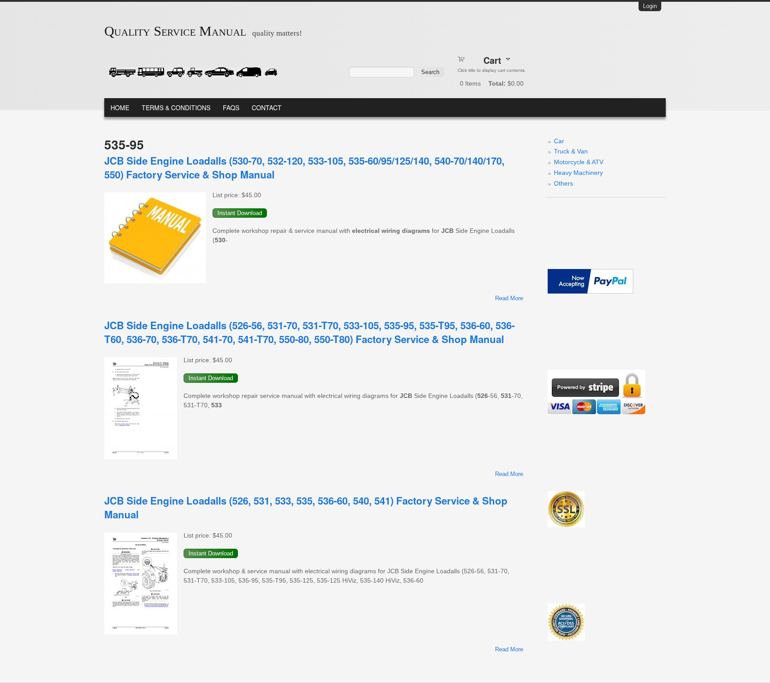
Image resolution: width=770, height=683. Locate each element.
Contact (267, 107)
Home (120, 107)
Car (559, 141)
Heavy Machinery (578, 172)
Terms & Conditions (176, 107)
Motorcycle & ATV (578, 162)
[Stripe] (596, 412)
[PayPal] (590, 291)
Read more (509, 298)
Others (563, 183)
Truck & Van (571, 151)
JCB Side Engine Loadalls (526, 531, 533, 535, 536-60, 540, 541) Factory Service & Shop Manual (306, 507)
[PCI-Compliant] (566, 638)
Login (650, 6)
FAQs (231, 107)
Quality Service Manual (175, 31)
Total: (497, 83)
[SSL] (566, 525)
